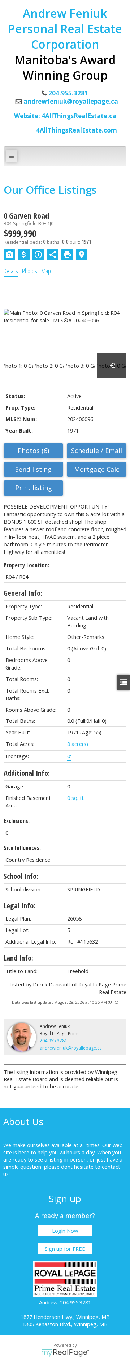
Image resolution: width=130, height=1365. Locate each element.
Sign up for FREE (65, 1248)
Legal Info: (19, 905)
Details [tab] (11, 271)
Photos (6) (33, 450)
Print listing (33, 487)
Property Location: (26, 565)
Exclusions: (17, 821)
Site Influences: (22, 848)
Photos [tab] (29, 271)
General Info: (23, 593)
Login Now (65, 1230)
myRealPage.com (65, 1353)
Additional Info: (27, 773)
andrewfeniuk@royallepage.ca (70, 101)
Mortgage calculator (96, 469)
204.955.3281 (53, 1041)
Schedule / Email (96, 450)
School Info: (21, 876)
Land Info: (18, 958)
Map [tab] (46, 271)
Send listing (33, 469)
